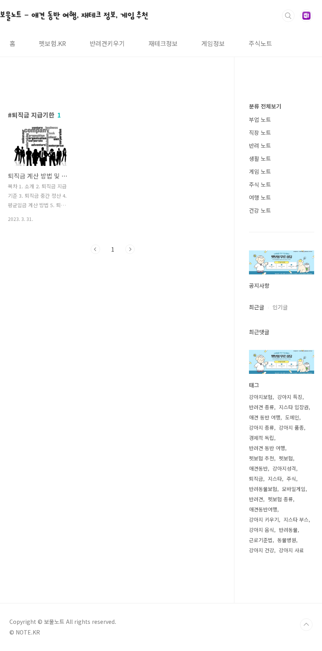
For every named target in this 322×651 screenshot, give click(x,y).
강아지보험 (261, 397)
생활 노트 (260, 158)
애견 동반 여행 (264, 417)
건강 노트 (260, 210)
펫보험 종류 (280, 499)
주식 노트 (260, 184)
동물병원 (286, 540)
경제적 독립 (261, 437)
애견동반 (258, 468)
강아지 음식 (261, 529)
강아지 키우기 (264, 519)
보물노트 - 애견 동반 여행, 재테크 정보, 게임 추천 (74, 15)
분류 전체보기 (265, 106)
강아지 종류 (261, 427)
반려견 (256, 499)
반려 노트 (260, 145)
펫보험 (286, 458)
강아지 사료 (291, 550)
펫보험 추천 (261, 458)
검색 (288, 16)
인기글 (280, 307)
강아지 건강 (261, 550)
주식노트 (260, 43)
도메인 (292, 417)
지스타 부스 (296, 519)
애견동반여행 (263, 509)
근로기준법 (261, 540)
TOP (306, 624)
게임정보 (213, 43)
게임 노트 (260, 171)
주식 (291, 478)
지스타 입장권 (294, 407)
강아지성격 (284, 468)
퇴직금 (256, 478)
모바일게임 (294, 489)
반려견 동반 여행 (267, 448)
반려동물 (288, 529)
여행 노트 (260, 197)
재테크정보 (163, 43)
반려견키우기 (107, 43)
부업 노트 (260, 119)
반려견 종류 (261, 407)
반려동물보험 (263, 489)
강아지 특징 (289, 397)
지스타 (275, 478)
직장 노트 (260, 132)
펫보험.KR (52, 43)
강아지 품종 (291, 427)
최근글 (256, 307)
